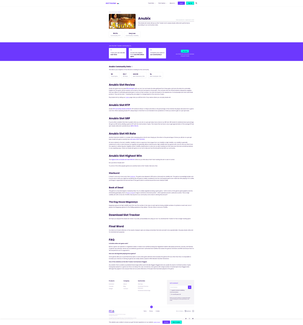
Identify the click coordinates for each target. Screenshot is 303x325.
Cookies (158, 311)
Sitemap (140, 284)
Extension (111, 284)
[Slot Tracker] (126, 3)
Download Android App (144, 290)
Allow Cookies (176, 322)
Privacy (151, 311)
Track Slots (151, 3)
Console (111, 286)
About (125, 284)
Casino (127, 97)
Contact (125, 288)
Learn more (157, 322)
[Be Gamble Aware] (179, 311)
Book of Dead (130, 193)
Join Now (185, 51)
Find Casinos (161, 3)
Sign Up (190, 3)
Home (110, 12)
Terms (145, 311)
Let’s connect (174, 283)
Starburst (132, 176)
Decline (166, 322)
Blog (124, 286)
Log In (181, 3)
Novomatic (114, 12)
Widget (111, 288)
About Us (172, 3)
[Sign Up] (189, 287)
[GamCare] (188, 311)
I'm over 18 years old (176, 294)
